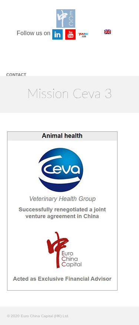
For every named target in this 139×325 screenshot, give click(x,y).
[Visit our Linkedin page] (57, 34)
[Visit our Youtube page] (70, 34)
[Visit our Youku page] (83, 34)
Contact (16, 75)
